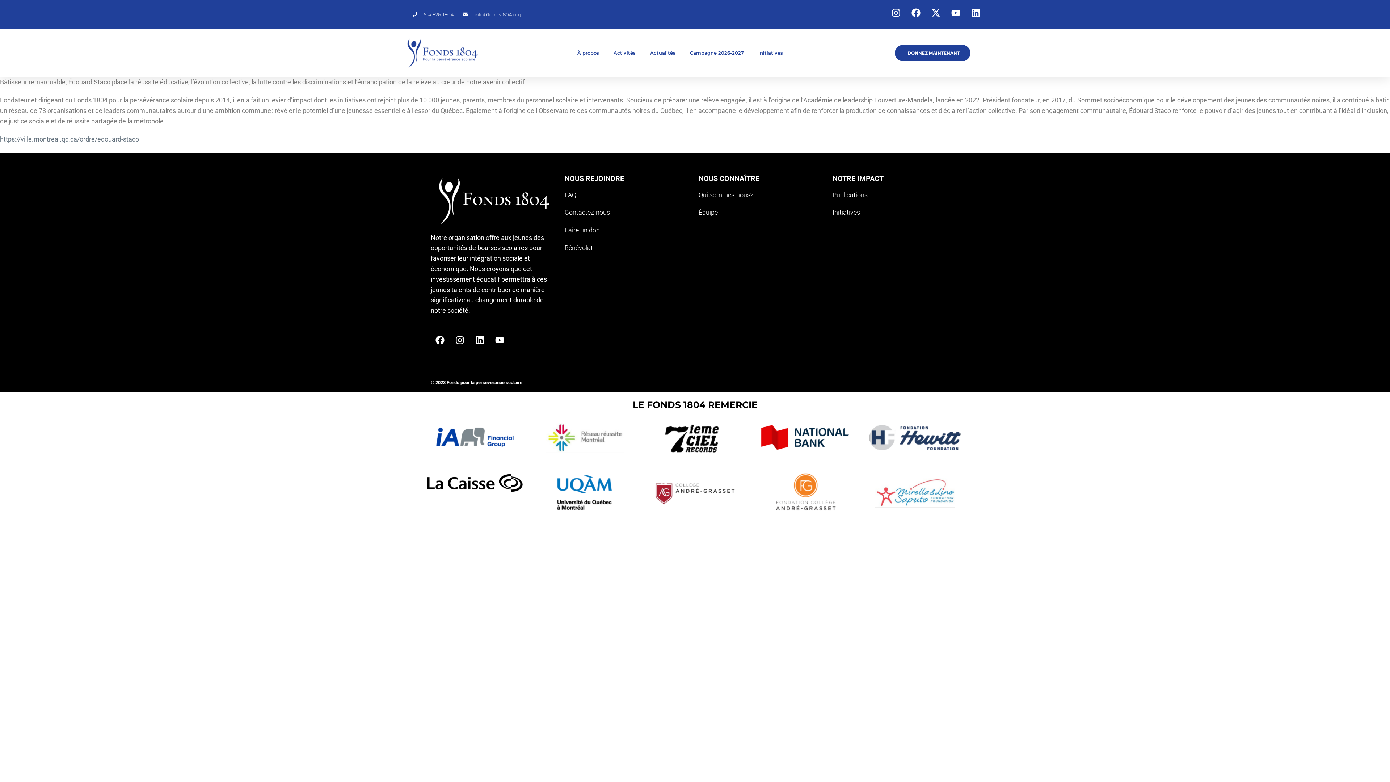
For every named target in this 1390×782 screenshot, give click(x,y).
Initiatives (770, 53)
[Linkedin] (975, 13)
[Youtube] (956, 13)
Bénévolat (579, 248)
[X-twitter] (936, 13)
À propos (588, 53)
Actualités (662, 53)
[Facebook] (916, 13)
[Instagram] (896, 13)
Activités (625, 53)
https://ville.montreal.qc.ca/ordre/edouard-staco (69, 139)
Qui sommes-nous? (726, 195)
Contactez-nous (587, 212)
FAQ (570, 195)
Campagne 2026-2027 (717, 53)
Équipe (708, 212)
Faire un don (582, 230)
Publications (850, 195)
